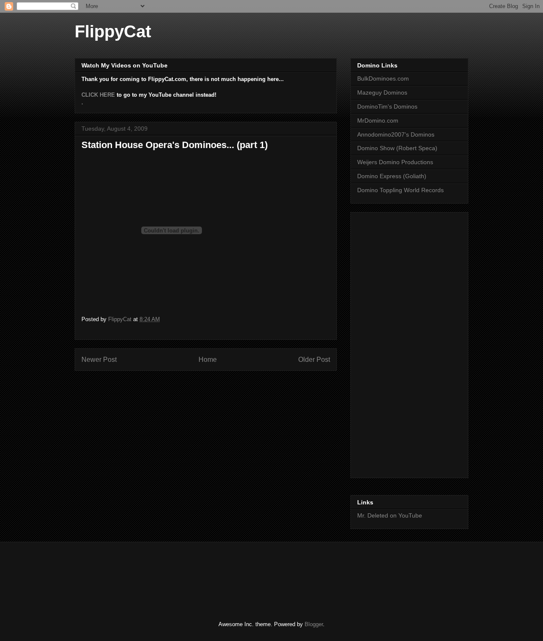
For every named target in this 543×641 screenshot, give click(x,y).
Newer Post (99, 359)
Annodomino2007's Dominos (395, 134)
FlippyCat (113, 31)
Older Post (314, 359)
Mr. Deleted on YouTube (389, 515)
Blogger (314, 624)
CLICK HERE (98, 95)
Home (208, 359)
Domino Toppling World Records (400, 190)
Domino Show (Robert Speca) (397, 148)
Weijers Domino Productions (395, 162)
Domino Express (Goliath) (391, 176)
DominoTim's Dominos (387, 106)
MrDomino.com (377, 120)
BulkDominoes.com (383, 78)
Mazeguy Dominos (382, 92)
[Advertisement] (391, 343)
